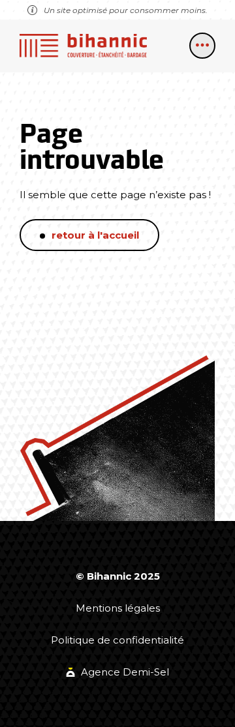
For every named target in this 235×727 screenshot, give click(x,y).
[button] (202, 46)
